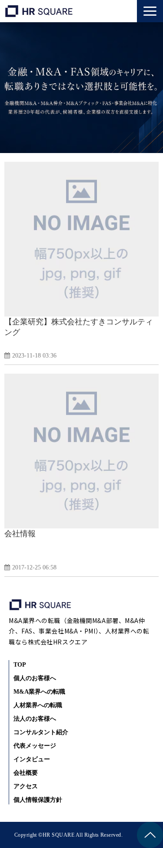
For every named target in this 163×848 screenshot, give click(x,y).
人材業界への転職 (37, 705)
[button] (150, 11)
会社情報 (20, 533)
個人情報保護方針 (37, 800)
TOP (19, 664)
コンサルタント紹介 (40, 732)
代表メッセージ (34, 745)
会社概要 (25, 773)
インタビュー (31, 759)
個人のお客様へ (34, 678)
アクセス (25, 786)
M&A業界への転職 (39, 691)
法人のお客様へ (34, 718)
